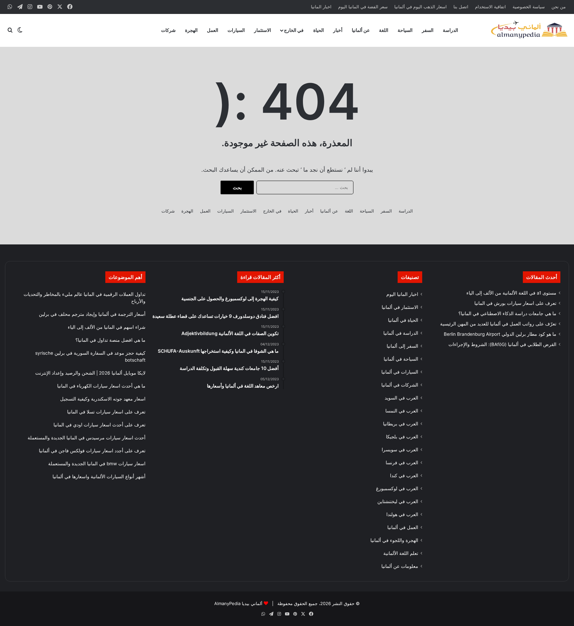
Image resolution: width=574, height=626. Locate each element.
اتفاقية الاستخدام (490, 6)
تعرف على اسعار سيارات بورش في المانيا (515, 303)
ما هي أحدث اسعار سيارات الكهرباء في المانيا (101, 386)
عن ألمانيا (361, 30)
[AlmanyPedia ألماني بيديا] (529, 30)
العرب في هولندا (402, 514)
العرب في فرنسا (402, 462)
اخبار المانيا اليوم (402, 294)
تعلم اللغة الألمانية (400, 553)
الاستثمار (262, 30)
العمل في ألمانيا (402, 527)
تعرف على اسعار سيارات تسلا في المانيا (106, 411)
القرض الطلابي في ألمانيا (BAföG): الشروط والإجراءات (502, 344)
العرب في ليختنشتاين (397, 501)
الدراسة (450, 30)
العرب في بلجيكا (402, 436)
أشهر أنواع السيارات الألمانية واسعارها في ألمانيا (98, 476)
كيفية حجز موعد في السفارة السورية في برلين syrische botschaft (90, 356)
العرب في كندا (404, 475)
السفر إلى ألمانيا (402, 346)
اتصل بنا (460, 6)
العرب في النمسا (401, 410)
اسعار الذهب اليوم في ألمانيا (420, 6)
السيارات (236, 30)
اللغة (383, 30)
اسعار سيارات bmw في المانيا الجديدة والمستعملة (96, 463)
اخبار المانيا (321, 6)
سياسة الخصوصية (529, 6)
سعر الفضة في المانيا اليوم (363, 6)
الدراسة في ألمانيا (400, 333)
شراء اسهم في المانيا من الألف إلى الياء (106, 327)
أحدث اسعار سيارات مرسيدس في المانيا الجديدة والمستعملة (86, 437)
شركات (168, 30)
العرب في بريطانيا (400, 423)
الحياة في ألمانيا (403, 320)
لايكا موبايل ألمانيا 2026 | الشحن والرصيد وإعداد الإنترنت (90, 373)
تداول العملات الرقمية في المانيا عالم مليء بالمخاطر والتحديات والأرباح (84, 298)
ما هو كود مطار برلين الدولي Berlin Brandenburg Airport (500, 334)
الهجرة (191, 30)
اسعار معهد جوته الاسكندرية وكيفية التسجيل (102, 399)
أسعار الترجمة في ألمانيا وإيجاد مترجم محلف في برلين (92, 314)
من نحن (558, 6)
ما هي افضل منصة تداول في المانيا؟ (110, 340)
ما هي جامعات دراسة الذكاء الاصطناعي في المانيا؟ (507, 313)
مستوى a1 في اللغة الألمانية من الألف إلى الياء (511, 293)
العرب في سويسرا (400, 449)
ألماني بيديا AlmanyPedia (238, 603)
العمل (212, 30)
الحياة (318, 30)
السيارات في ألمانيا (399, 372)
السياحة (405, 30)
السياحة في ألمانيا (401, 359)
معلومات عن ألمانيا (399, 566)
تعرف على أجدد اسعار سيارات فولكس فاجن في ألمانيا (92, 450)
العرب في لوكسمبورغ (397, 488)
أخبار (337, 30)
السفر (427, 30)
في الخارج (294, 30)
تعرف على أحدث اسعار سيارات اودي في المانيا (99, 424)
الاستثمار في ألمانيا (400, 307)
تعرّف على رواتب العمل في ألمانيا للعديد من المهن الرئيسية (498, 323)
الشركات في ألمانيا (399, 385)
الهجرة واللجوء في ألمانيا (394, 540)
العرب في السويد (401, 398)
